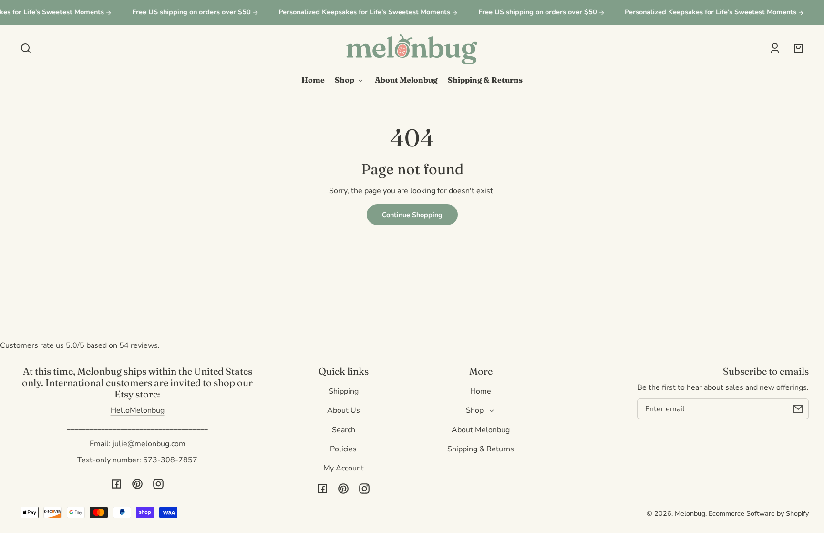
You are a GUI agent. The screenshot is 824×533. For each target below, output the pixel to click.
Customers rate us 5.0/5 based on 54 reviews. (80, 345)
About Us (343, 410)
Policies (343, 449)
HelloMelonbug (138, 410)
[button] (25, 48)
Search (343, 430)
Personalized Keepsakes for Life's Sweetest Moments (360, 12)
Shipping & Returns (480, 449)
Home (480, 391)
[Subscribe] (798, 408)
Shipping (344, 391)
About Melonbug (481, 430)
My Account (343, 468)
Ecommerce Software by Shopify (759, 513)
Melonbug (690, 513)
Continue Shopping (412, 214)
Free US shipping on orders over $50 (187, 12)
